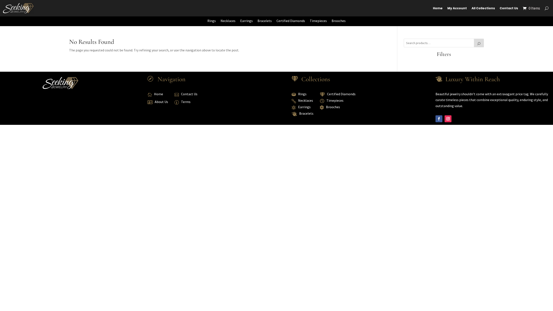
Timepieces (318, 21)
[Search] (479, 43)
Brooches (339, 21)
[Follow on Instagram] (448, 118)
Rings (211, 21)
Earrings (246, 21)
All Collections (483, 8)
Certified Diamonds (290, 21)
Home (438, 8)
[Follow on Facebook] (438, 118)
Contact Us (509, 8)
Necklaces (228, 21)
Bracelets (264, 21)
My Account (457, 8)
